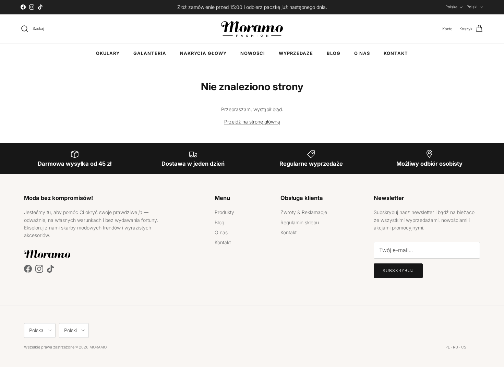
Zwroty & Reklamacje (303, 212)
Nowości (252, 53)
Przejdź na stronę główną (252, 122)
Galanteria (149, 53)
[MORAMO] (252, 29)
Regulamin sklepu (299, 222)
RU (455, 347)
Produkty (224, 212)
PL (447, 347)
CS (463, 347)
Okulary (108, 53)
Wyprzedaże (296, 53)
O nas (362, 53)
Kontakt (396, 53)
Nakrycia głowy (203, 53)
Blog (333, 53)
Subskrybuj (398, 270)
